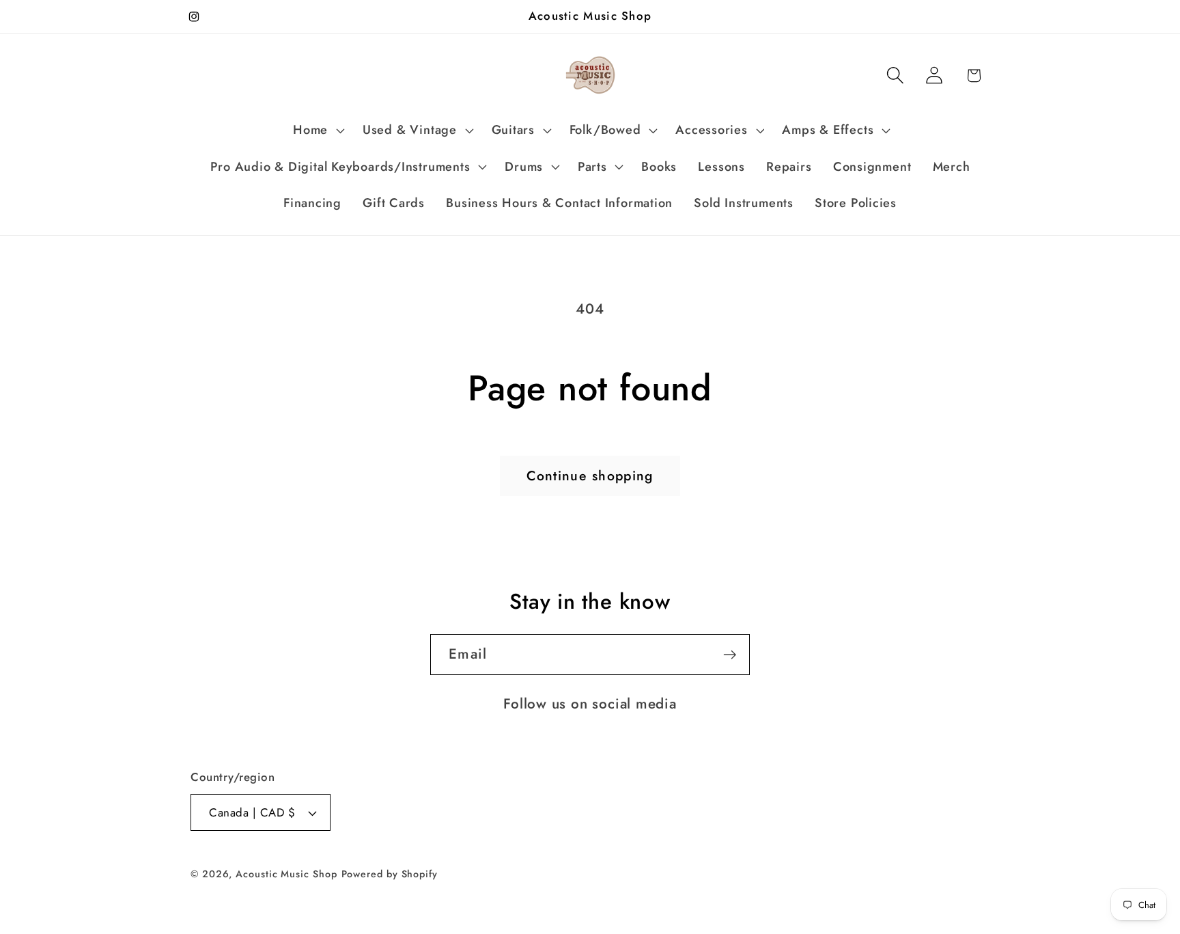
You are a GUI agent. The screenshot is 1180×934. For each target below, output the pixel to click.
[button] (317, 130)
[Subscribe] (729, 655)
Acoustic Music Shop (286, 874)
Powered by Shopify (389, 874)
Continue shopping (589, 475)
